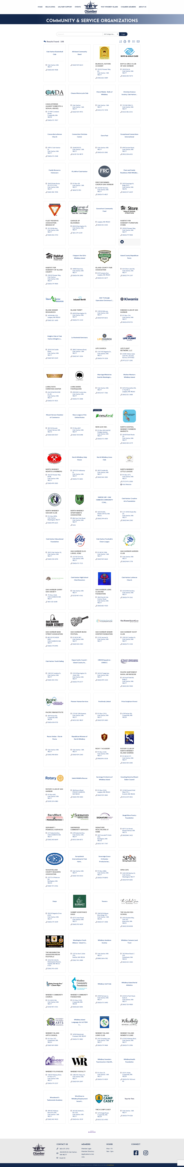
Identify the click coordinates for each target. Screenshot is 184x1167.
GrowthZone (110, 1165)
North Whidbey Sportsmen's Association (77, 513)
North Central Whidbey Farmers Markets (128, 429)
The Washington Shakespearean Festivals (53, 955)
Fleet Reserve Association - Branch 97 (52, 223)
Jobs (83, 1157)
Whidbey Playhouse (54, 1071)
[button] (45, 41)
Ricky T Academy (102, 748)
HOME (40, 7)
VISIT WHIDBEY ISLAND (109, 7)
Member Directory (87, 1151)
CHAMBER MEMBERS (128, 7)
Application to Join (87, 1154)
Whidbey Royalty (78, 1071)
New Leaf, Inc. (101, 427)
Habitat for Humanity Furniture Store (129, 223)
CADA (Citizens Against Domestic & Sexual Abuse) (54, 106)
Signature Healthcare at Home (102, 830)
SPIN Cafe (124, 870)
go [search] (124, 34)
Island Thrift (76, 310)
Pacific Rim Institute (54, 712)
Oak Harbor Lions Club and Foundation (103, 592)
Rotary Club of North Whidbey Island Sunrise (127, 751)
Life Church (100, 348)
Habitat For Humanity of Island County (54, 270)
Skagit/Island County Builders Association (53, 872)
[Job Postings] (122, 243)
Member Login (86, 1148)
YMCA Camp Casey (103, 1109)
